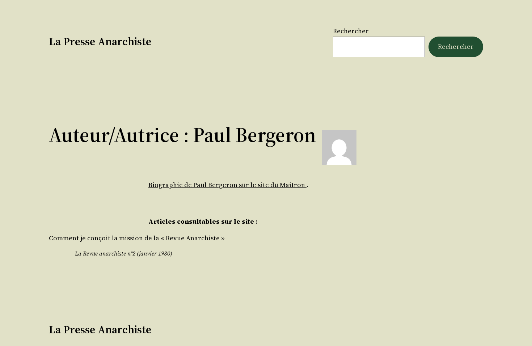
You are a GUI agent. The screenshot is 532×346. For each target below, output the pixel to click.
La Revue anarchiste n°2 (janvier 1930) (123, 253)
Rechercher (351, 30)
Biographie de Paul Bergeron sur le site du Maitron (227, 184)
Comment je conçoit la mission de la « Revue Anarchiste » (137, 238)
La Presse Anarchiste (100, 41)
